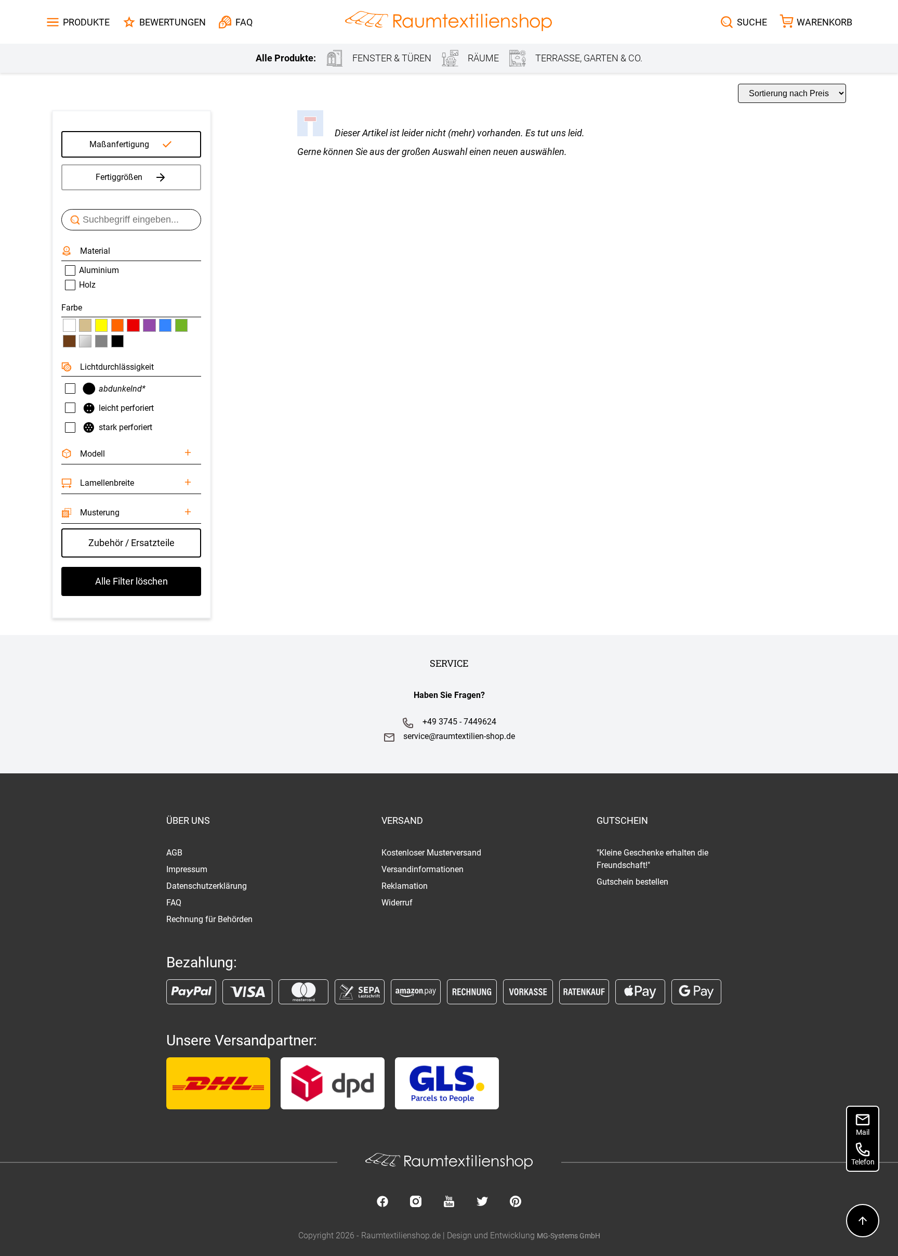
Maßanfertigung (119, 144)
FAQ (173, 903)
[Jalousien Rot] (133, 325)
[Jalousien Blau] (165, 325)
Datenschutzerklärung (206, 886)
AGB (174, 853)
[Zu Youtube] (449, 1202)
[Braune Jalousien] (69, 341)
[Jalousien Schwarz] (117, 341)
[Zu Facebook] (382, 1202)
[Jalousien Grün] (181, 325)
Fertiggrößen (119, 177)
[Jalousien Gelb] (101, 325)
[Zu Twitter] (482, 1202)
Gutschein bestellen (632, 882)
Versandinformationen (422, 869)
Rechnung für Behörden (209, 919)
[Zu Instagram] (416, 1202)
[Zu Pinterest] (515, 1202)
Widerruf (397, 903)
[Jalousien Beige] (85, 325)
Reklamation (404, 886)
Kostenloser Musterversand (431, 853)
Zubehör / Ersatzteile (131, 542)
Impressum (186, 869)
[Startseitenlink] (448, 22)
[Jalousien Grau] (101, 341)
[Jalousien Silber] (85, 341)
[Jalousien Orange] (117, 325)
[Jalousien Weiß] (69, 325)
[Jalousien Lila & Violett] (149, 325)
